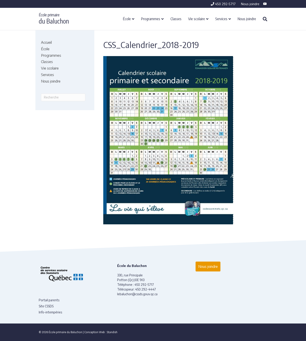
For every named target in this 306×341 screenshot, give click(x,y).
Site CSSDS (46, 306)
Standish (112, 332)
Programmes (150, 18)
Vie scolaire (196, 18)
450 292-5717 (225, 4)
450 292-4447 (145, 289)
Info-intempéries (50, 312)
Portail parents (49, 300)
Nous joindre (250, 4)
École (127, 18)
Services (221, 18)
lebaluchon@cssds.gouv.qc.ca (137, 294)
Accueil (46, 42)
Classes (175, 18)
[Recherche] (263, 19)
